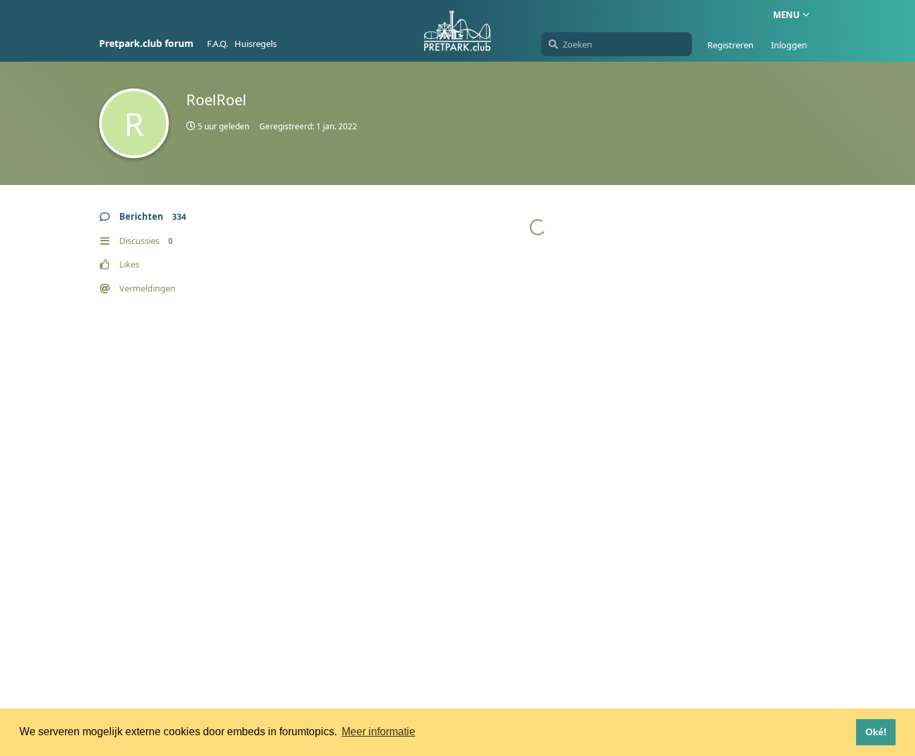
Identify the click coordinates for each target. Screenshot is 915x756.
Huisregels (255, 44)
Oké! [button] (876, 732)
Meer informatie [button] (378, 731)
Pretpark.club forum (146, 43)
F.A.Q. (217, 44)
